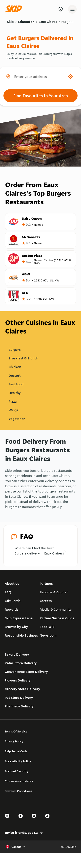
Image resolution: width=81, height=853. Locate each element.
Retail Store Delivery (21, 663)
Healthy (15, 393)
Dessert (15, 375)
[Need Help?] (61, 9)
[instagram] (35, 819)
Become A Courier (54, 592)
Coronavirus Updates (19, 781)
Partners (46, 583)
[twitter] (8, 819)
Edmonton (26, 21)
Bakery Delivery (17, 654)
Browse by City (16, 626)
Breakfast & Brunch (23, 358)
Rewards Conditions (18, 791)
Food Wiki (47, 626)
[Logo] (14, 9)
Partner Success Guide (57, 618)
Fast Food (16, 384)
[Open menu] (72, 9)
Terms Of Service (16, 731)
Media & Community (55, 609)
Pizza (13, 401)
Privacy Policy (14, 741)
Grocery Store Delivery (22, 689)
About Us (12, 583)
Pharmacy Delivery (19, 706)
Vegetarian (17, 418)
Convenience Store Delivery (26, 671)
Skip (10, 21)
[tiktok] (48, 819)
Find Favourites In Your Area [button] (40, 95)
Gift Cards (12, 601)
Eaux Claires (48, 21)
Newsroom (48, 635)
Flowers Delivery (17, 680)
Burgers (67, 21)
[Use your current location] (70, 76)
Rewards (11, 609)
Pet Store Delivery (19, 697)
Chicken (15, 367)
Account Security (16, 771)
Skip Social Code (16, 751)
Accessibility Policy (18, 761)
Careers (46, 601)
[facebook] (21, 819)
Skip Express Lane (19, 618)
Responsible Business (21, 635)
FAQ (8, 592)
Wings (13, 410)
